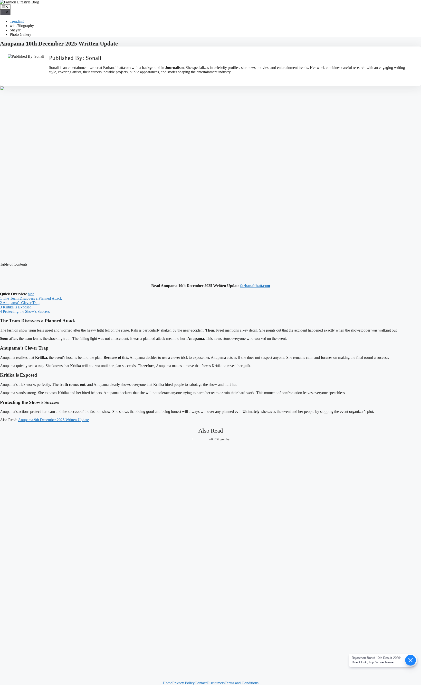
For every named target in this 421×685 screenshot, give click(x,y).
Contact (201, 683)
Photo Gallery (20, 34)
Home (167, 683)
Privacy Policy (183, 683)
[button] (210, 269)
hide (31, 294)
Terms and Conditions (241, 683)
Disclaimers (216, 683)
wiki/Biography (22, 26)
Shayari (15, 30)
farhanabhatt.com (255, 286)
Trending (17, 21)
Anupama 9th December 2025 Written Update (53, 420)
